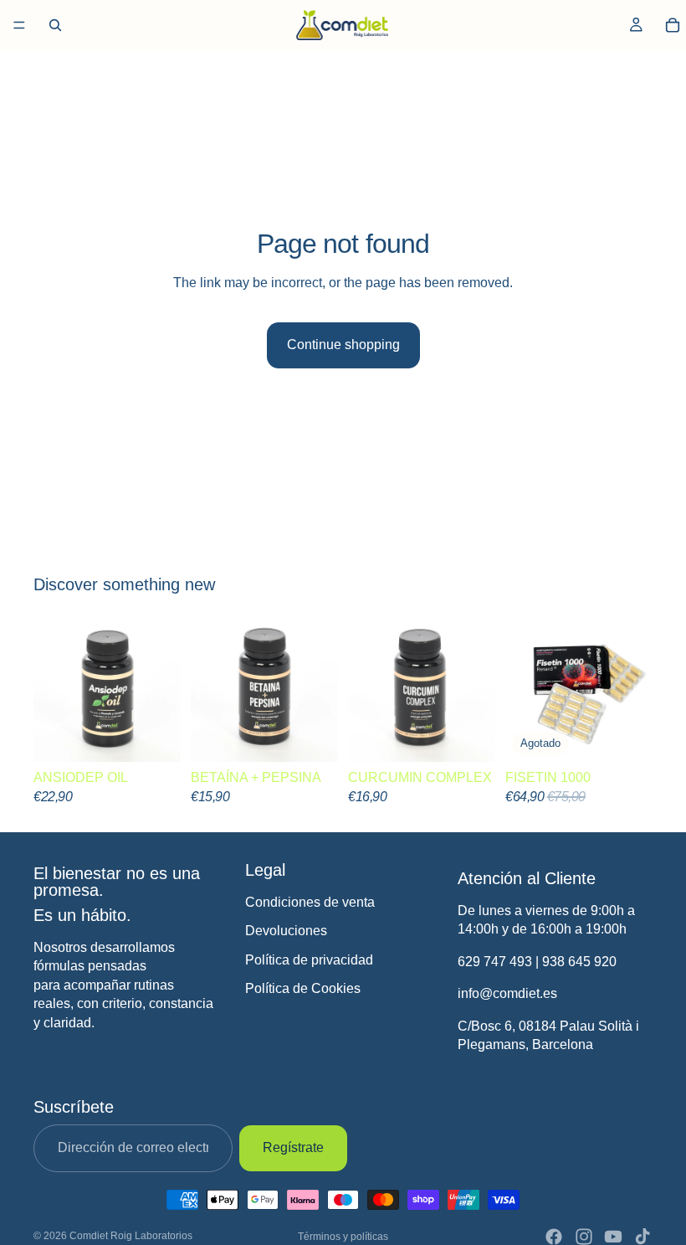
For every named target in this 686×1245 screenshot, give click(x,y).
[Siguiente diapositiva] (319, 688)
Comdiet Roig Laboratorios (130, 1236)
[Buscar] (55, 25)
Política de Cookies (303, 988)
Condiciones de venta (310, 902)
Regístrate (293, 1147)
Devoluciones (286, 930)
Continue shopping (343, 344)
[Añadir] (155, 736)
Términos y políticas (343, 1236)
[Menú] (19, 25)
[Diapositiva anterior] (209, 688)
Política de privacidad (309, 959)
